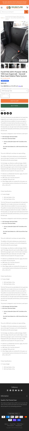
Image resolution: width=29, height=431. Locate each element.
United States (13, 413)
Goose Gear (6, 78)
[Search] (26, 12)
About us (6, 424)
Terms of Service (10, 425)
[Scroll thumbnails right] (27, 66)
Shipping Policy (19, 425)
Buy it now (14, 105)
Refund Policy (20, 424)
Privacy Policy (13, 424)
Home (2, 18)
